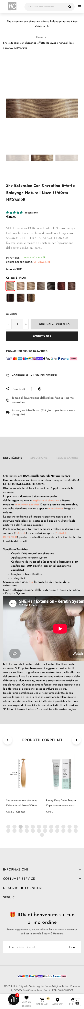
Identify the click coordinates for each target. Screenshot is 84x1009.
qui (31, 582)
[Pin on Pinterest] (40, 389)
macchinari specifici (27, 504)
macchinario (55, 508)
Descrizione (12, 458)
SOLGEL (20, 533)
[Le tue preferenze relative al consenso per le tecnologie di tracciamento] (77, 1002)
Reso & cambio (67, 458)
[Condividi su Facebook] (32, 389)
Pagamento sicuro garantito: (27, 351)
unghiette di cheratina (45, 500)
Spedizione (39, 458)
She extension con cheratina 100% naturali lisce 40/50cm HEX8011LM (21, 805)
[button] (14, 212)
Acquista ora (42, 336)
